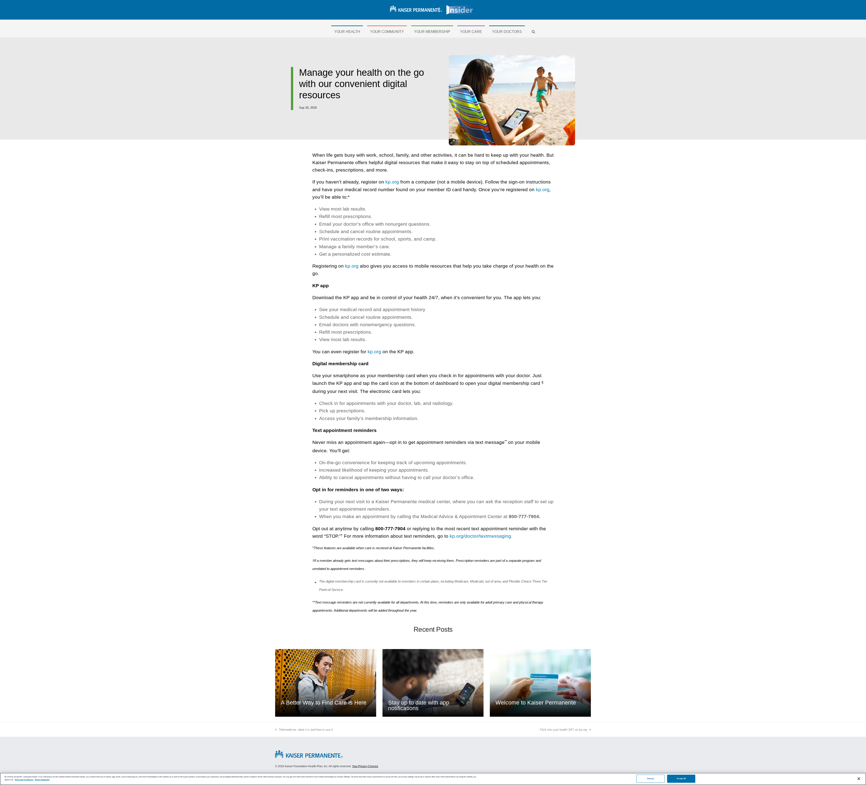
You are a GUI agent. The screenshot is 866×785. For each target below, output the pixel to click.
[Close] (859, 779)
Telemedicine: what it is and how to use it (306, 729)
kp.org (392, 181)
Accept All (681, 779)
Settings (650, 779)
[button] (533, 31)
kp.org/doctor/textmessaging (480, 536)
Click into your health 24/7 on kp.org (563, 729)
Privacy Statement (42, 780)
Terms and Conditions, (24, 780)
